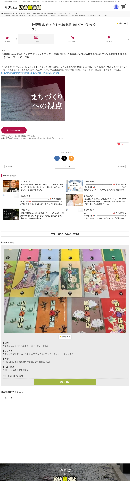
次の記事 (8, 166)
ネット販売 (72, 41)
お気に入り (122, 23)
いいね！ (124, 144)
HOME (7, 41)
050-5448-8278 (20, 370)
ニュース (74, 13)
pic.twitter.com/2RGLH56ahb (45, 73)
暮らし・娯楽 (25, 13)
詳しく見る (65, 382)
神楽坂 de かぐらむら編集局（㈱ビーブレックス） (50, 13)
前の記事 (121, 166)
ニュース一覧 (65, 166)
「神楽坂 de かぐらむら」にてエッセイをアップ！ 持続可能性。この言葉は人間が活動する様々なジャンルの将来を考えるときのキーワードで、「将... (56, 15)
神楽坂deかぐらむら (11, 13)
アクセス (108, 41)
